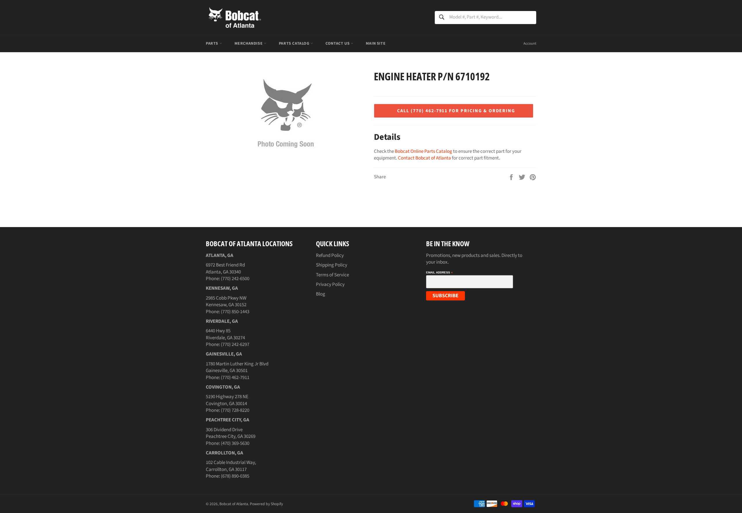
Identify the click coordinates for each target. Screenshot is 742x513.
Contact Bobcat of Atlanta (424, 158)
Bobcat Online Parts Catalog (423, 151)
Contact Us (338, 43)
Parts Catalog (294, 43)
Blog (320, 294)
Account (529, 43)
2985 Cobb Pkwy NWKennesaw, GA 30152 (226, 301)
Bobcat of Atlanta (233, 504)
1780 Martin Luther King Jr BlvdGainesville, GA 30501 (237, 367)
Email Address (439, 272)
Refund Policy (330, 255)
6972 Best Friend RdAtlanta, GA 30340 (225, 268)
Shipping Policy (331, 265)
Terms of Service (332, 274)
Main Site (375, 43)
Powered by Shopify (266, 504)
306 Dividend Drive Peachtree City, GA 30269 (230, 433)
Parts (212, 43)
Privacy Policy (330, 284)
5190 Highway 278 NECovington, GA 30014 (227, 400)
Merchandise (249, 43)
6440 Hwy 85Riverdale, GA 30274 (225, 334)
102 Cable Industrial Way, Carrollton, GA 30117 (231, 466)
